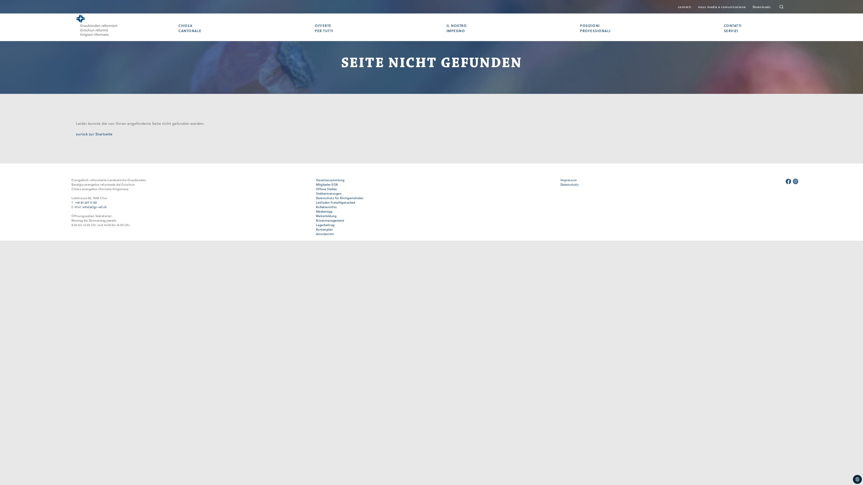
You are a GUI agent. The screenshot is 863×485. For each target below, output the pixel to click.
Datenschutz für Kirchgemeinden (340, 198)
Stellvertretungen (329, 193)
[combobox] (784, 7)
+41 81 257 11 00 (86, 202)
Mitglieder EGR (327, 184)
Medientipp (324, 211)
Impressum (569, 180)
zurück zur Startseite (94, 134)
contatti (684, 7)
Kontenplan (324, 229)
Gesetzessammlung (330, 180)
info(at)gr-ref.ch (94, 207)
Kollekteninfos (326, 207)
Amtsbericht (325, 234)
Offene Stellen (326, 189)
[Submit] (784, 7)
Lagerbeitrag (325, 225)
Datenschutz (570, 184)
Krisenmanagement (330, 220)
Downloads (762, 7)
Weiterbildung (326, 216)
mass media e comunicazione (722, 7)
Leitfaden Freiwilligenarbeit (336, 202)
